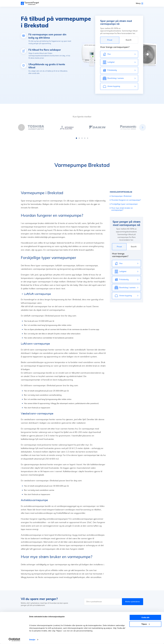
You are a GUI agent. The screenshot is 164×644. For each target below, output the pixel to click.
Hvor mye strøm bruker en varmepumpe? (122, 209)
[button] (76, 138)
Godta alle (145, 617)
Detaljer (32, 640)
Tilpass (144, 624)
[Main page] (31, 3)
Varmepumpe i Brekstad (121, 196)
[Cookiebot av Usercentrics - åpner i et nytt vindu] (14, 639)
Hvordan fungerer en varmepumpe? (126, 200)
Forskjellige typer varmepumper (124, 204)
